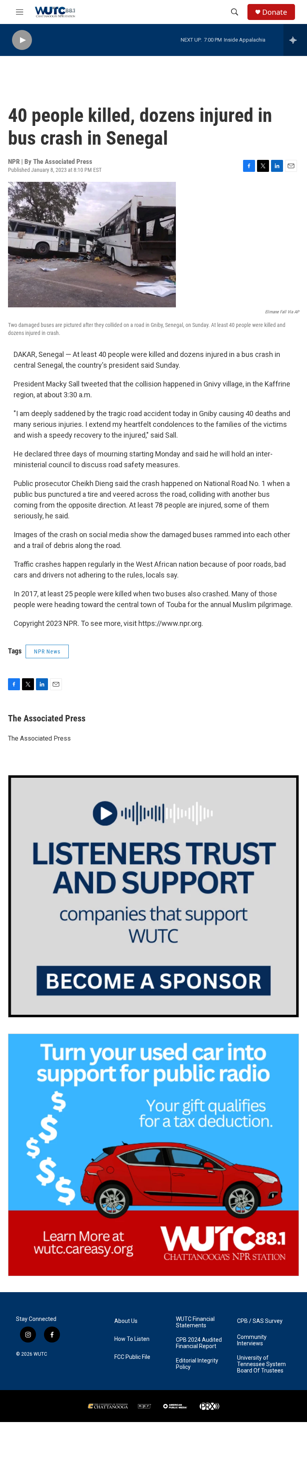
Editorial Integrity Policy (197, 1364)
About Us (126, 1321)
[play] (22, 40)
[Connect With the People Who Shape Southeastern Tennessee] (153, 896)
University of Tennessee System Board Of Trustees (261, 1364)
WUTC (40, 1354)
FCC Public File (132, 1357)
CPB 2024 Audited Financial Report (199, 1343)
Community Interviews (252, 1340)
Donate (274, 12)
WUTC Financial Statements (195, 1322)
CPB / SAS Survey (260, 1321)
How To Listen (132, 1339)
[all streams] (295, 40)
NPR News (47, 651)
